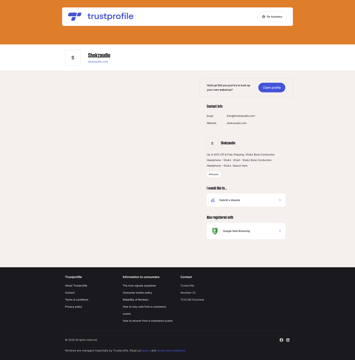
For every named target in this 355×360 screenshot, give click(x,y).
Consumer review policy (137, 292)
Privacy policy (73, 306)
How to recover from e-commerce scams (148, 320)
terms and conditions (171, 350)
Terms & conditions (76, 299)
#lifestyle (214, 174)
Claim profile (272, 87)
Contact (70, 292)
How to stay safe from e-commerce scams (144, 310)
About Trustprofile (76, 285)
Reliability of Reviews (135, 299)
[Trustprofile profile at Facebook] (281, 339)
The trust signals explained (139, 285)
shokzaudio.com (98, 61)
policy (146, 350)
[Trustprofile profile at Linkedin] (288, 339)
